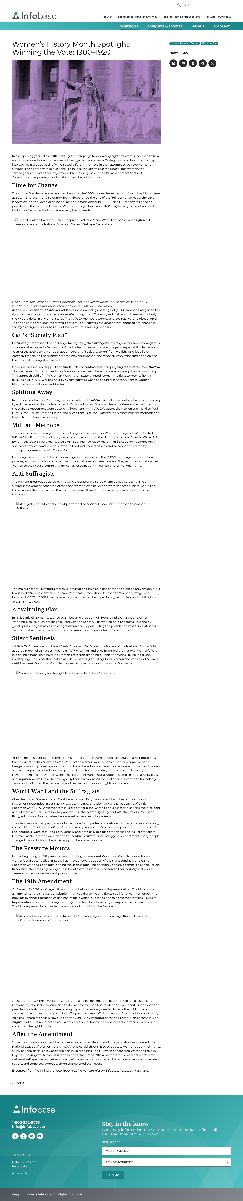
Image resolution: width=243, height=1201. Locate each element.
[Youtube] (40, 1136)
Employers (219, 17)
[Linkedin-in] (31, 1136)
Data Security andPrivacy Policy (24, 1164)
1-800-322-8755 (26, 1122)
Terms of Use (21, 1155)
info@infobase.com (30, 1126)
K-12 (108, 17)
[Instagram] (23, 1136)
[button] (173, 63)
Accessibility (20, 1173)
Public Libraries (182, 17)
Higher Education (138, 17)
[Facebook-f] (15, 1136)
